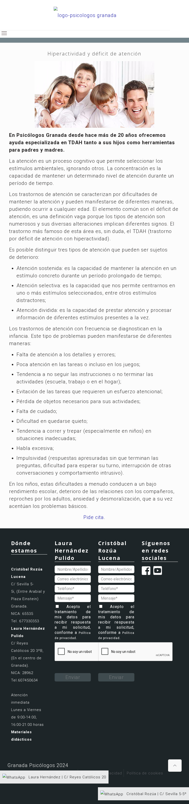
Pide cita (93, 517)
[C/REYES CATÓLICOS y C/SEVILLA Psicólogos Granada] (85, 15)
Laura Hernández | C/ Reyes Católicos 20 (66, 777)
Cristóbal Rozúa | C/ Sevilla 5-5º (156, 794)
